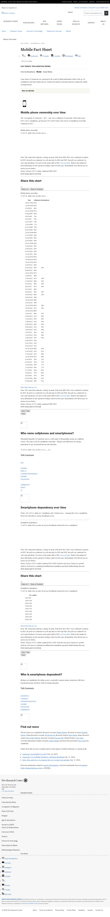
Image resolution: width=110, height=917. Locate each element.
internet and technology (51, 765)
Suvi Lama (82, 741)
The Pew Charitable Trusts (29, 903)
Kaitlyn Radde (54, 741)
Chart (23, 411)
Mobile (39, 72)
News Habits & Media (9, 845)
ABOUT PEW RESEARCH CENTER (11, 899)
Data (28, 411)
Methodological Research (11, 850)
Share (23, 414)
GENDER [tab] (24, 468)
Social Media (47, 72)
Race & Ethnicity (8, 811)
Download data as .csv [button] (29, 387)
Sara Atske (79, 738)
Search (70, 12)
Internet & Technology (10, 841)
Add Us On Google (26, 61)
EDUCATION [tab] (25, 479)
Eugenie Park (58, 738)
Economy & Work (8, 832)
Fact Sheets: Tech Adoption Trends (35, 66)
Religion (5, 816)
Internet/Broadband (28, 72)
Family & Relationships (10, 827)
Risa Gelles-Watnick (33, 738)
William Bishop (61, 732)
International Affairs (9, 802)
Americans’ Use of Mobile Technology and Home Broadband (43, 757)
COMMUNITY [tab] (25, 485)
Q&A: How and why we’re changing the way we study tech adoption (46, 760)
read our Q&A (65, 163)
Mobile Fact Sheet (9, 39)
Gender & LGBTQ (8, 825)
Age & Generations (8, 820)
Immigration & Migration (10, 807)
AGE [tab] (22, 463)
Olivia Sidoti (72, 735)
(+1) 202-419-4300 (8, 791)
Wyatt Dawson (50, 735)
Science (4, 836)
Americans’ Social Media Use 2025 (34, 754)
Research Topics (11, 21)
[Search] (106, 13)
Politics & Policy (7, 798)
